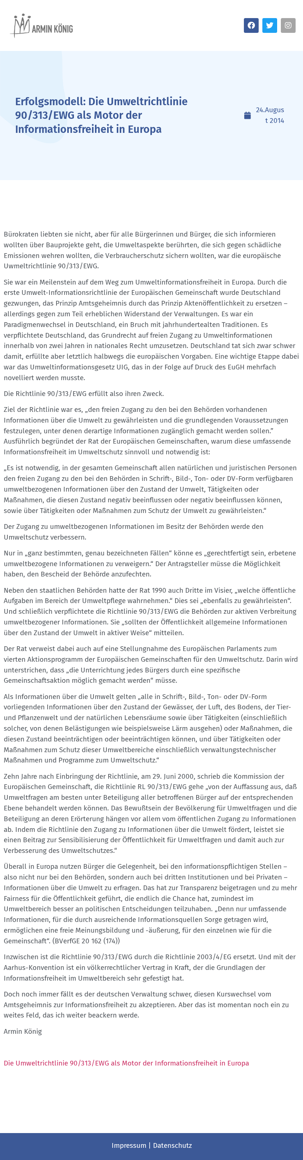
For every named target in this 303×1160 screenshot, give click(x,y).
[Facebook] (251, 25)
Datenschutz (172, 1145)
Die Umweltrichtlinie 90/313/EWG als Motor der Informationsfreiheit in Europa (126, 1063)
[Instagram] (288, 25)
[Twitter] (269, 25)
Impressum (129, 1145)
